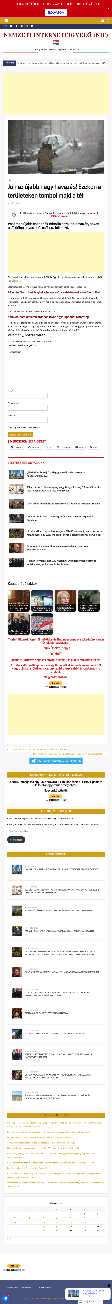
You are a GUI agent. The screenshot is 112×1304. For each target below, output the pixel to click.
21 (70, 1226)
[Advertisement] (56, 93)
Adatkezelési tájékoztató (18, 1287)
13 (57, 1222)
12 (43, 1222)
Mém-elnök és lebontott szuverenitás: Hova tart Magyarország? (58, 910)
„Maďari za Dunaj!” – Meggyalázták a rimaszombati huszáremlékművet (62, 869)
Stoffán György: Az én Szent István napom (46, 1013)
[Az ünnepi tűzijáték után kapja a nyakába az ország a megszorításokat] (17, 972)
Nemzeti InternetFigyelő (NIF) (45, 1298)
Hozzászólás (14, 351)
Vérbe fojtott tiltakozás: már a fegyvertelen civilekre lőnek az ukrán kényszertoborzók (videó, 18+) (51, 1162)
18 (29, 1226)
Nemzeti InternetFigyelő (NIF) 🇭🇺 (56, 38)
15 (84, 1222)
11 (29, 1222)
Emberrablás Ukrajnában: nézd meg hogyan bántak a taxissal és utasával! (39, 1137)
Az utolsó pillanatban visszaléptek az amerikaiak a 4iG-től (55, 1034)
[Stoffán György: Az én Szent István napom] (17, 1013)
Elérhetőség (45, 1287)
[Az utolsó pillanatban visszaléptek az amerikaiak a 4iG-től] (17, 1033)
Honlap (11, 415)
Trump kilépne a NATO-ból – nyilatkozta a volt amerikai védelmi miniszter (67, 754)
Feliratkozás (16, 839)
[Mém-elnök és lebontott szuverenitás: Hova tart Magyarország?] (17, 910)
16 (98, 1222)
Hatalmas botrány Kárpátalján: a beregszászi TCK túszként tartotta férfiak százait (43, 1148)
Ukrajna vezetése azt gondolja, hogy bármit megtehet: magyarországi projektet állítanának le (48, 1132)
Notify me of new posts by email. (25, 427)
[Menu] (6, 20)
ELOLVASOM (56, 12)
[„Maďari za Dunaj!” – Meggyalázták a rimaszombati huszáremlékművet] (17, 869)
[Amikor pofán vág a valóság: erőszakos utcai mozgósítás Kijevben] (17, 931)
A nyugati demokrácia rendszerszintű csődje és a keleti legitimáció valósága (41, 1142)
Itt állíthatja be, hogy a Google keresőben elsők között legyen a (59, 214)
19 (43, 1226)
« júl (9, 1238)
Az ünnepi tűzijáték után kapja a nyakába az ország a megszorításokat (62, 972)
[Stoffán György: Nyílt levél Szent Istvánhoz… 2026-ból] (101, 63)
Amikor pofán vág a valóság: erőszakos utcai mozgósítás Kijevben (59, 931)
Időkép (17, 280)
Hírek (10, 180)
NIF (26, 866)
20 (57, 1226)
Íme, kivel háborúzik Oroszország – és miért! (27, 1168)
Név (10, 391)
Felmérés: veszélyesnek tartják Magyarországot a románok (38, 749)
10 (14, 1222)
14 (70, 1222)
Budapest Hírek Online (57, 1115)
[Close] (109, 9)
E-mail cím (13, 403)
